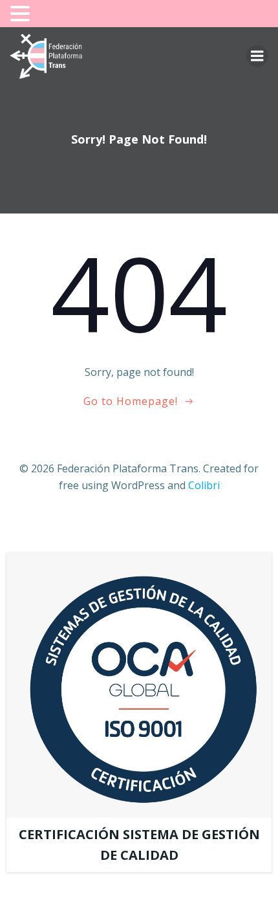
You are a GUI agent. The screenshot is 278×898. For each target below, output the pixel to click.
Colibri (204, 485)
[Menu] (257, 56)
